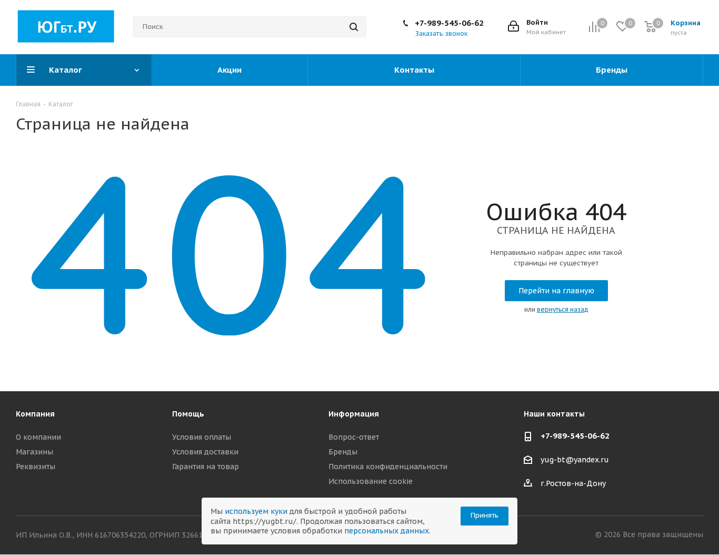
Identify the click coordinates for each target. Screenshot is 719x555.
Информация (353, 414)
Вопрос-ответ (353, 437)
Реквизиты (35, 466)
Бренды (342, 452)
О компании (38, 437)
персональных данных (386, 531)
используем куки (256, 511)
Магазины (34, 452)
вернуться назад (562, 309)
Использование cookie (370, 481)
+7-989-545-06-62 (449, 23)
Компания (35, 414)
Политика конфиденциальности (387, 466)
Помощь (188, 414)
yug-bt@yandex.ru (575, 460)
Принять (484, 515)
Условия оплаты (201, 437)
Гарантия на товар (205, 466)
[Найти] (353, 26)
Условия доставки (205, 452)
